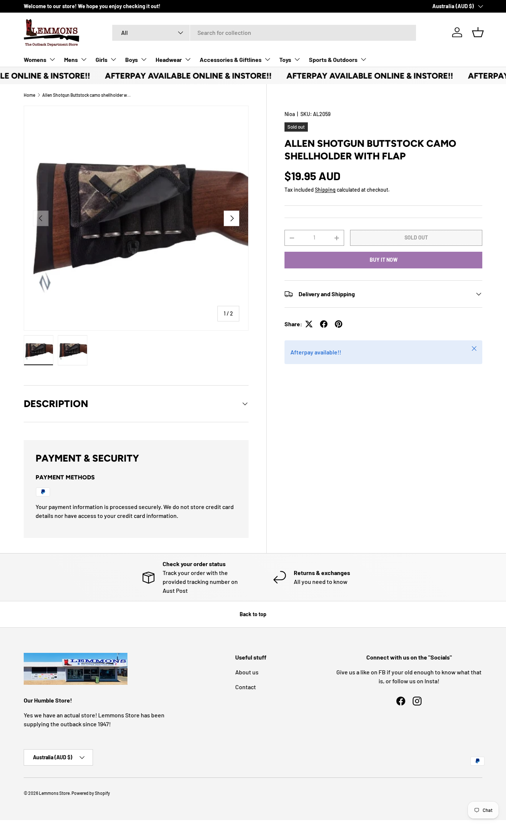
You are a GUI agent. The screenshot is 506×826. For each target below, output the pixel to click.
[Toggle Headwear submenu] (187, 59)
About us (247, 671)
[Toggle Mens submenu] (83, 59)
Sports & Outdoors (333, 59)
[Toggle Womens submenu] (52, 59)
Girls (101, 59)
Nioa (289, 114)
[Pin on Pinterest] (338, 324)
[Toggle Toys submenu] (297, 59)
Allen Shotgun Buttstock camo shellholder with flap (86, 95)
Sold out (416, 237)
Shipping (325, 189)
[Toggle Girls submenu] (113, 59)
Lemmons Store (54, 793)
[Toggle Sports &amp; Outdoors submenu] (363, 59)
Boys (131, 59)
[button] (478, 32)
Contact (245, 686)
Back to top (253, 614)
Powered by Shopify (90, 793)
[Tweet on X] (309, 324)
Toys (285, 59)
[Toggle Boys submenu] (143, 59)
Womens (35, 59)
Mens (71, 59)
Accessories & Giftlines (231, 59)
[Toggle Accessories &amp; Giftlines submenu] (267, 59)
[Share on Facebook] (323, 324)
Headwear (169, 59)
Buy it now (383, 260)
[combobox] (264, 32)
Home (29, 95)
